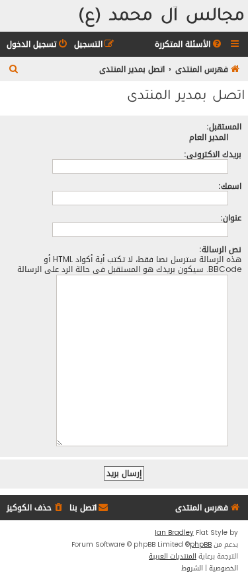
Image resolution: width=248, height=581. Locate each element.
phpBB (201, 545)
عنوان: (230, 217)
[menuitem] (189, 44)
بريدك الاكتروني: (212, 154)
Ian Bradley (174, 533)
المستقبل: (223, 126)
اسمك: (229, 185)
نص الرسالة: (220, 249)
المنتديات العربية (172, 557)
